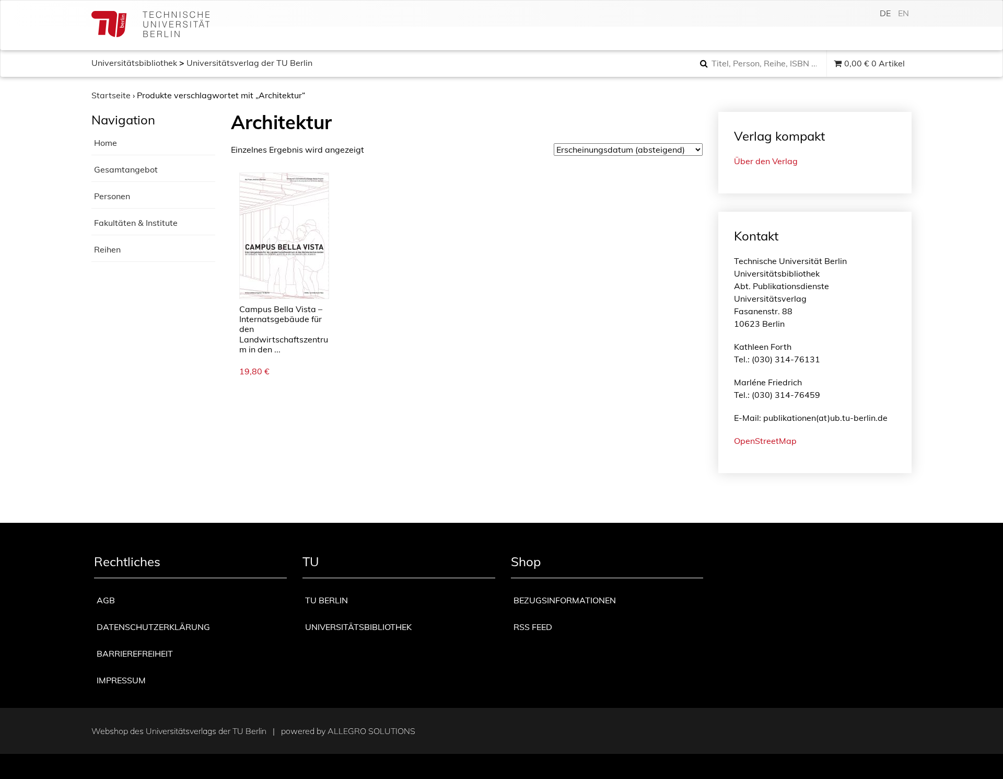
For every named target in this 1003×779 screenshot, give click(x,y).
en (903, 13)
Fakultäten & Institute (136, 222)
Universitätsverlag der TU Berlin (249, 63)
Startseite (111, 95)
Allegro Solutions (371, 731)
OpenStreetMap (765, 441)
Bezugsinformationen (565, 600)
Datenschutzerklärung (153, 627)
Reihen (107, 249)
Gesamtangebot (126, 169)
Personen (112, 196)
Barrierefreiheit (135, 653)
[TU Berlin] (150, 25)
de (885, 13)
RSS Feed (533, 627)
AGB (106, 600)
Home (105, 143)
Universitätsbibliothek (134, 63)
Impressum (121, 680)
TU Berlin (326, 600)
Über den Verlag (766, 161)
